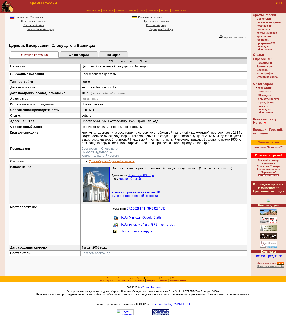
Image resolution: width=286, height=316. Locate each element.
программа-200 (266, 43)
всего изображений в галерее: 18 (136, 192)
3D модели (264, 95)
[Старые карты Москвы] (268, 238)
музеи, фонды (266, 102)
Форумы (165, 10)
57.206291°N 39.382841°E (146, 208)
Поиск (142, 10)
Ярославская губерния (157, 21)
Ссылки (175, 278)
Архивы (110, 281)
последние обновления (264, 48)
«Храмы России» (151, 287)
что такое (268, 147)
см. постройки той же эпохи (108, 93)
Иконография (265, 73)
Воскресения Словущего (100, 148)
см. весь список (268, 175)
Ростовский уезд (156, 25)
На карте (113, 55)
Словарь (262, 69)
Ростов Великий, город (40, 29)
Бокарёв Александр (96, 253)
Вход (279, 2)
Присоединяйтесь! (181, 10)
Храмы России (93, 10)
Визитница (153, 10)
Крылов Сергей (129, 178)
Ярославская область (33, 21)
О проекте (162, 281)
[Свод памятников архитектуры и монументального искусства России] (268, 214)
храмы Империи (267, 32)
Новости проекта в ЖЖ (270, 266)
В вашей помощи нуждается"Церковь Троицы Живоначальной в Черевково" (268, 166)
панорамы (264, 91)
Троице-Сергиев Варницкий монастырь (112, 161)
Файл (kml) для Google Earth (140, 217)
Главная (111, 278)
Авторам (165, 278)
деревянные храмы (269, 22)
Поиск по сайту (265, 119)
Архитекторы (265, 66)
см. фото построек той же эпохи (135, 195)
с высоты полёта (268, 98)
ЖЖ (129, 281)
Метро (258, 122)
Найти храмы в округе (136, 231)
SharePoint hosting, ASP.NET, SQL (171, 304)
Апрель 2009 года (141, 175)
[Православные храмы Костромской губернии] (268, 222)
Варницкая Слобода (161, 29)
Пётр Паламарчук (126, 278)
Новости (132, 10)
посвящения (264, 25)
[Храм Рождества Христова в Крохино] (268, 247)
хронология (264, 36)
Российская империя (150, 17)
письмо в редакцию (268, 256)
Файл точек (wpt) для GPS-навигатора (147, 224)
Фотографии (79, 55)
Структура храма (267, 76)
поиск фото (265, 106)
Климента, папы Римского (100, 155)
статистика (263, 29)
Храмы (140, 278)
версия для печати (235, 37)
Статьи (258, 54)
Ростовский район (33, 25)
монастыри (264, 18)
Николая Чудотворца (97, 152)
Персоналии (264, 62)
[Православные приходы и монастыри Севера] (268, 230)
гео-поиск (263, 39)
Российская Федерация (29, 17)
